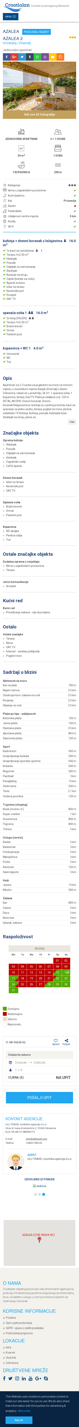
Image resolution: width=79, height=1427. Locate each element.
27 (40, 984)
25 (22, 984)
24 (13, 984)
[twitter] (22, 57)
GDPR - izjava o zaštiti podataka (25, 1328)
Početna (11, 1317)
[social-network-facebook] (5, 1379)
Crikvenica (12, 1362)
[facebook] (6, 57)
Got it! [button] (19, 1420)
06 (40, 966)
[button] (68, 972)
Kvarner (10, 1352)
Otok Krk (11, 1357)
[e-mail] (53, 57)
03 (13, 966)
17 (13, 978)
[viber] (45, 57)
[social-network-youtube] (32, 1379)
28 (49, 984)
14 (49, 972)
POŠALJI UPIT (39, 1097)
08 (57, 966)
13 (40, 972)
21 (49, 978)
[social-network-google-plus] (39, 1379)
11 (22, 972)
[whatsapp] (37, 57)
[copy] (60, 57)
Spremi (56, 1044)
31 (13, 990)
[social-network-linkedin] (25, 1379)
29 (57, 984)
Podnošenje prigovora (19, 1333)
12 (31, 972)
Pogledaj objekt (36, 32)
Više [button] (72, 422)
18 (22, 978)
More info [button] (24, 1410)
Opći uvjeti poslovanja (19, 1322)
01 (57, 960)
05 (31, 966)
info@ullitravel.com (36, 1138)
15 (57, 972)
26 (31, 984)
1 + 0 (18, 1070)
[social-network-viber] (52, 1379)
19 (31, 978)
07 (49, 966)
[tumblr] (30, 57)
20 (40, 978)
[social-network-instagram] (18, 1379)
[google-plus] (14, 57)
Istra (8, 1347)
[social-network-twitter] (11, 1379)
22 (57, 978)
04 (22, 966)
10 (13, 972)
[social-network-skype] (47, 1379)
